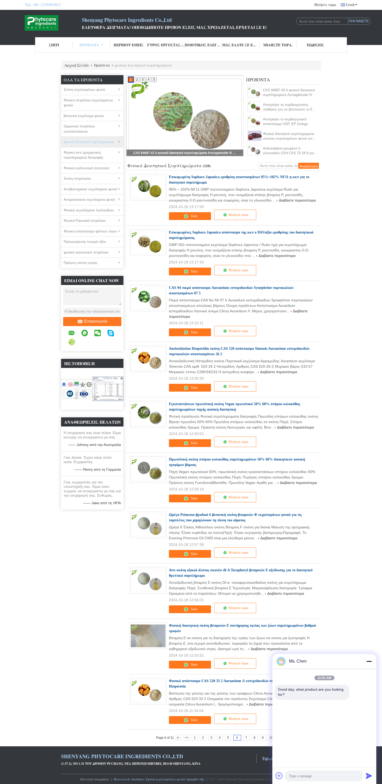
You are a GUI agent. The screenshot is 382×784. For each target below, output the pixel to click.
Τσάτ (193, 216)
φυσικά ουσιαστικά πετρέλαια (86, 252)
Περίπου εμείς (128, 45)
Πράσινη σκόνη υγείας (80, 263)
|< (178, 738)
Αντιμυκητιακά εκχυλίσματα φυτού (89, 200)
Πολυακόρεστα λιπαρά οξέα (85, 242)
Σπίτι (54, 45)
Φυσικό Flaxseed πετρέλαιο (85, 221)
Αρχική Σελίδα (76, 65)
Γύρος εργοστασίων (166, 45)
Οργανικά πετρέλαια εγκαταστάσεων (79, 128)
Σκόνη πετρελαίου (77, 178)
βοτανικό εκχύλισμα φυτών (84, 116)
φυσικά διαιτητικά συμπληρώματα (89, 142)
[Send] (369, 775)
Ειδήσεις (315, 45)
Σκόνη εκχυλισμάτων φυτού (84, 90)
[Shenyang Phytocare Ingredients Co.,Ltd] (53, 23)
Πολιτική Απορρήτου (94, 779)
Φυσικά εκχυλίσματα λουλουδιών (89, 210)
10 (271, 738)
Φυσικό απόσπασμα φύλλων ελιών (90, 231)
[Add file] (279, 775)
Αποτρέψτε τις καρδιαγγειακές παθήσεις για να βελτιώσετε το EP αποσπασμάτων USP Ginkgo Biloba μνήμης (185, 153)
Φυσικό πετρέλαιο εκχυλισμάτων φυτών (88, 102)
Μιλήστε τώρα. (325, 5)
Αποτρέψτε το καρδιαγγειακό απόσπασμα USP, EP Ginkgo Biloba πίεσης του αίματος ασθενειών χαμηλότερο (285, 121)
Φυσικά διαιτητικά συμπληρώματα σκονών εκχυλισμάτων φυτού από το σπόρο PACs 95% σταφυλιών (288, 136)
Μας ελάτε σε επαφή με (241, 45)
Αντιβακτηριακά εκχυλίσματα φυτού (90, 189)
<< (186, 738)
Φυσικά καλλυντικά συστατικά (86, 168)
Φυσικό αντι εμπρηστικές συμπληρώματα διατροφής (83, 155)
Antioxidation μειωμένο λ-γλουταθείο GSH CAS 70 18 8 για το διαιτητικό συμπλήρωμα (288, 150)
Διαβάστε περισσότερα (297, 200)
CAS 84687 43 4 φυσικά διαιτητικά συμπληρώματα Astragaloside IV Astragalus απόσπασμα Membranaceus (289, 92)
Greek (350, 5)
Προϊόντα (89, 45)
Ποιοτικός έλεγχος (203, 45)
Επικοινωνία (95, 321)
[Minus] (369, 661)
